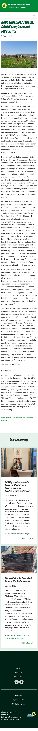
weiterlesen (27, 538)
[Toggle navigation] (34, 15)
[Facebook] (21, 682)
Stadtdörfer (29, 418)
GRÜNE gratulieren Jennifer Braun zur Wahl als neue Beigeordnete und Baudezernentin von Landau (17, 487)
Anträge (7, 635)
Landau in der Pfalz (17, 7)
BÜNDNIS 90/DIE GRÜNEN (19, 4)
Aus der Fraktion (10, 534)
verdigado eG (17, 719)
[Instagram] (16, 682)
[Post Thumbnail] (19, 462)
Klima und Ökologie (11, 638)
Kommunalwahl (6, 418)
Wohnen (4, 421)
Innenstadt (26, 635)
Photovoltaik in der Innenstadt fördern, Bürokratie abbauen (18, 580)
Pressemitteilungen (18, 418)
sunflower (17, 717)
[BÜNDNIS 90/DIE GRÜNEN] (4, 5)
